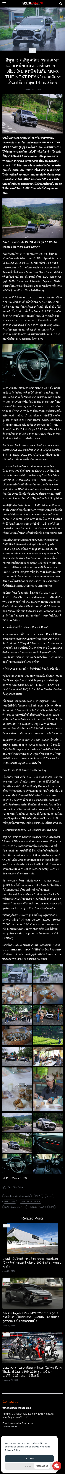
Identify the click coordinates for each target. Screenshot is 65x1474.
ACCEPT (29, 1458)
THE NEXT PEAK (36, 1207)
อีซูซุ (51, 1207)
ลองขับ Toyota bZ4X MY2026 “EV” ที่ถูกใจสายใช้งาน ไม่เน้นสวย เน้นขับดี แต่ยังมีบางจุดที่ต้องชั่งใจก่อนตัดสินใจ (30, 1317)
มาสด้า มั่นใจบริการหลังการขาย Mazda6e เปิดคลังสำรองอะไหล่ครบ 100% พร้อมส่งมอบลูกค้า (32, 1262)
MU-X (49, 1196)
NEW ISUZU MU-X (13, 1207)
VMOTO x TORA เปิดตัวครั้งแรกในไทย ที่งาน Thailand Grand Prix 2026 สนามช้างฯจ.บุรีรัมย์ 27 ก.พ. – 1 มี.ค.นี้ (32, 1371)
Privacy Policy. (12, 1450)
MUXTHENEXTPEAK (31, 1201)
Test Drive (18, 1187)
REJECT (29, 1466)
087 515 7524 (13, 1426)
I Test (32, 50)
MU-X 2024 (9, 1201)
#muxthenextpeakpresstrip (17, 1196)
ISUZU (38, 1196)
